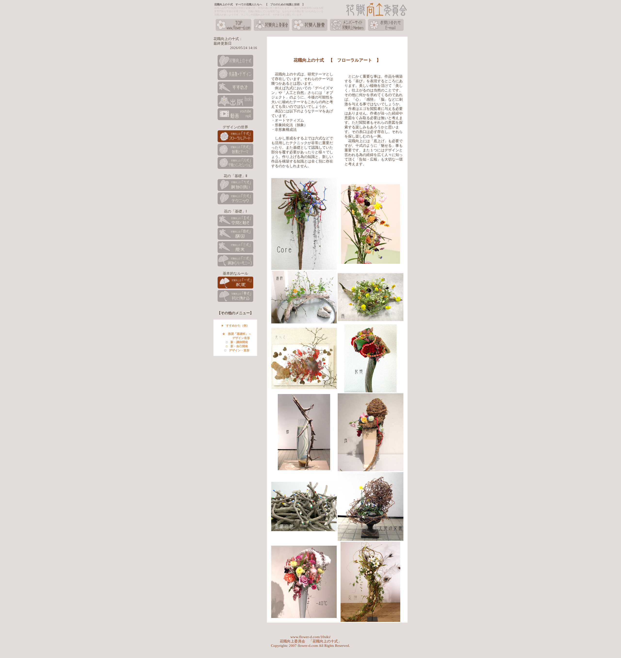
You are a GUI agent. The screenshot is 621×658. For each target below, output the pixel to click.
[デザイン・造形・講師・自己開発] (235, 93)
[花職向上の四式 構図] (235, 239)
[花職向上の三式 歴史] (235, 253)
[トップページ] (233, 30)
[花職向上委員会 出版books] (235, 106)
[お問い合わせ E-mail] (385, 30)
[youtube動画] (235, 120)
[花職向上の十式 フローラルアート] (235, 142)
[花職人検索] (309, 30)
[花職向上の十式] (235, 66)
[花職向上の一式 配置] (235, 288)
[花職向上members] (347, 30)
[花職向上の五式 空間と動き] (235, 226)
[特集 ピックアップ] (235, 80)
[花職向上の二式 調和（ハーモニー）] (235, 266)
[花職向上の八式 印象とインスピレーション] (235, 168)
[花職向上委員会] (271, 30)
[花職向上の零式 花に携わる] (235, 301)
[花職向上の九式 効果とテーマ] (235, 155)
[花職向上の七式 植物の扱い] (235, 190)
